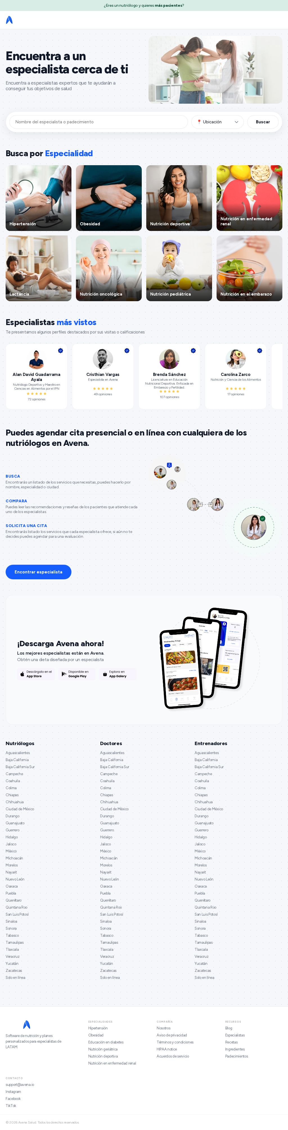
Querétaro (13, 900)
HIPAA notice (167, 1049)
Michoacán (14, 858)
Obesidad (96, 1035)
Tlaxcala (12, 949)
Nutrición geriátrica (103, 1049)
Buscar (263, 121)
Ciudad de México (20, 809)
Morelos (12, 865)
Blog (228, 1028)
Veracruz (12, 956)
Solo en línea (15, 977)
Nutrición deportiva (103, 1056)
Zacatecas (14, 970)
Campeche (14, 774)
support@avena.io (20, 1085)
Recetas (231, 1042)
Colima (11, 788)
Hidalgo (12, 837)
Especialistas (235, 1035)
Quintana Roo (16, 907)
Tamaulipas (15, 942)
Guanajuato (15, 823)
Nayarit (11, 872)
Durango (12, 816)
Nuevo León (15, 879)
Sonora (11, 928)
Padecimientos (236, 1056)
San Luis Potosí (17, 914)
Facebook (13, 1099)
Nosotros (163, 1028)
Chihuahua (15, 802)
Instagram (13, 1092)
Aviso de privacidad (172, 1035)
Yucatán (12, 963)
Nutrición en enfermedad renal (112, 1063)
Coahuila (13, 781)
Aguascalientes (18, 753)
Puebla (11, 893)
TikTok (11, 1106)
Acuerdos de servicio (173, 1056)
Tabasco (12, 935)
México (11, 851)
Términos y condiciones (175, 1042)
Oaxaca (12, 886)
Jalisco (11, 844)
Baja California (17, 760)
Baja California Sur (20, 767)
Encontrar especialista (38, 572)
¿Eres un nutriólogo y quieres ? (144, 5)
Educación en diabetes (105, 1042)
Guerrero (12, 830)
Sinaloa (11, 921)
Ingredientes (235, 1049)
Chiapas (12, 795)
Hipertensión (98, 1028)
